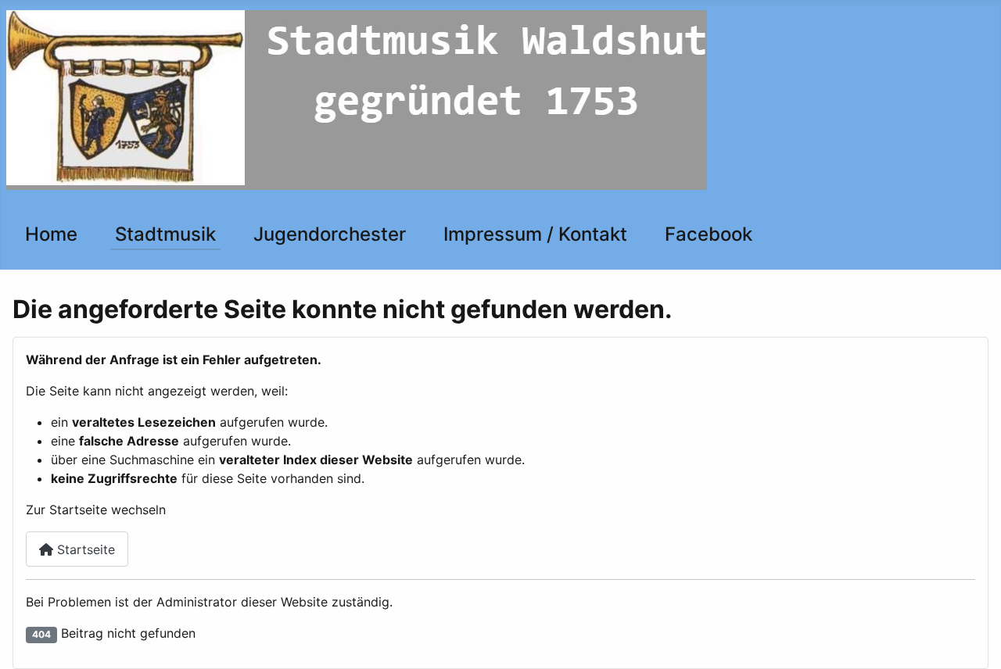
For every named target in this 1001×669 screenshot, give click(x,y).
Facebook (708, 234)
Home (51, 234)
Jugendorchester (329, 234)
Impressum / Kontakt (535, 234)
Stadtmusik (165, 234)
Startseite (84, 549)
